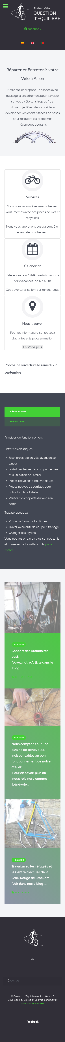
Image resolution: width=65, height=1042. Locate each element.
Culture (20, 677)
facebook (33, 1021)
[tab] (32, 412)
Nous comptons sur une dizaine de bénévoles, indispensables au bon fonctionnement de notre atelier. (31, 764)
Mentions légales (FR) (32, 1003)
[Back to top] (32, 959)
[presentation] (32, 411)
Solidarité (21, 892)
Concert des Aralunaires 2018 (32, 659)
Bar (30, 677)
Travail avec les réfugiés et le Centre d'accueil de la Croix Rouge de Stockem (32, 875)
